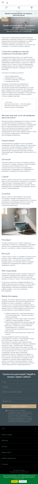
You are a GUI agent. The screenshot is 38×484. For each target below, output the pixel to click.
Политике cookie (19, 478)
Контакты (5, 464)
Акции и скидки (7, 434)
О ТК (3, 429)
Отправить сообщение (19, 406)
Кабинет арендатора (9, 458)
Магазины (5, 440)
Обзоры (4, 446)
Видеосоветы (6, 452)
